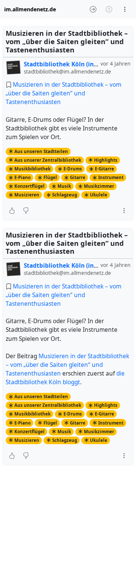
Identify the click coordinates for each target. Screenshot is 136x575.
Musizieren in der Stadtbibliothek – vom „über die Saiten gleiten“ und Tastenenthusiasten (63, 93)
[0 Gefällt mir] (12, 210)
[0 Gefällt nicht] (26, 210)
